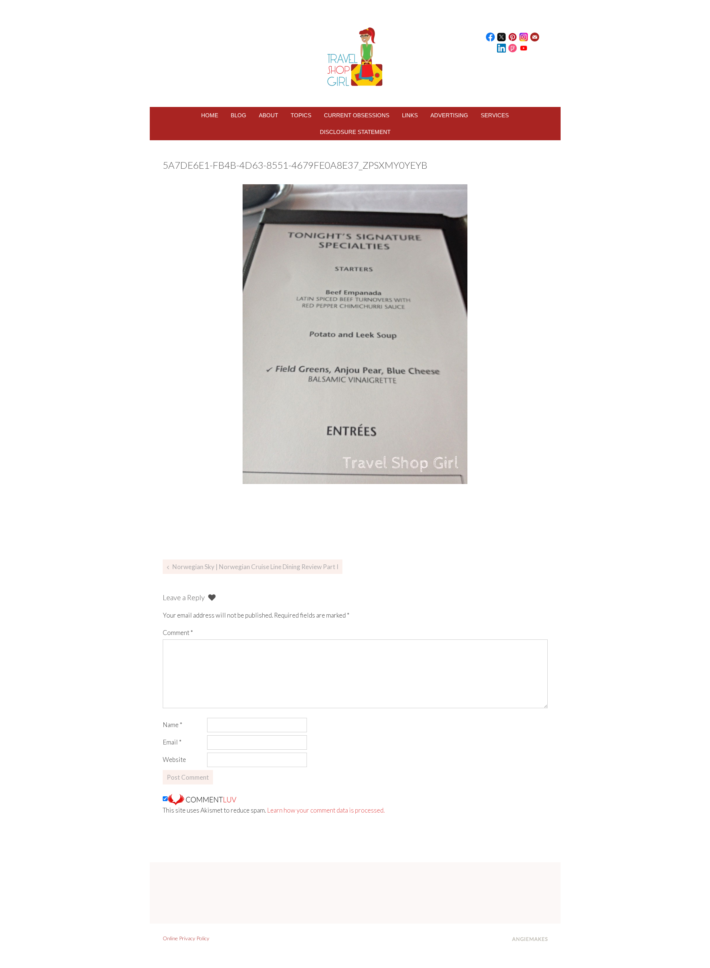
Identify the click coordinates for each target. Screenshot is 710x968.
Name (172, 725)
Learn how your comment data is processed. (326, 810)
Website (174, 759)
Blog (238, 115)
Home (209, 115)
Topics (301, 115)
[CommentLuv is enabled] (202, 799)
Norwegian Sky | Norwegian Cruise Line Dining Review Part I (255, 567)
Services (495, 115)
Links (410, 115)
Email (172, 742)
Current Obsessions (356, 115)
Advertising (449, 115)
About (268, 115)
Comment (178, 632)
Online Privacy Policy (186, 938)
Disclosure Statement (355, 132)
